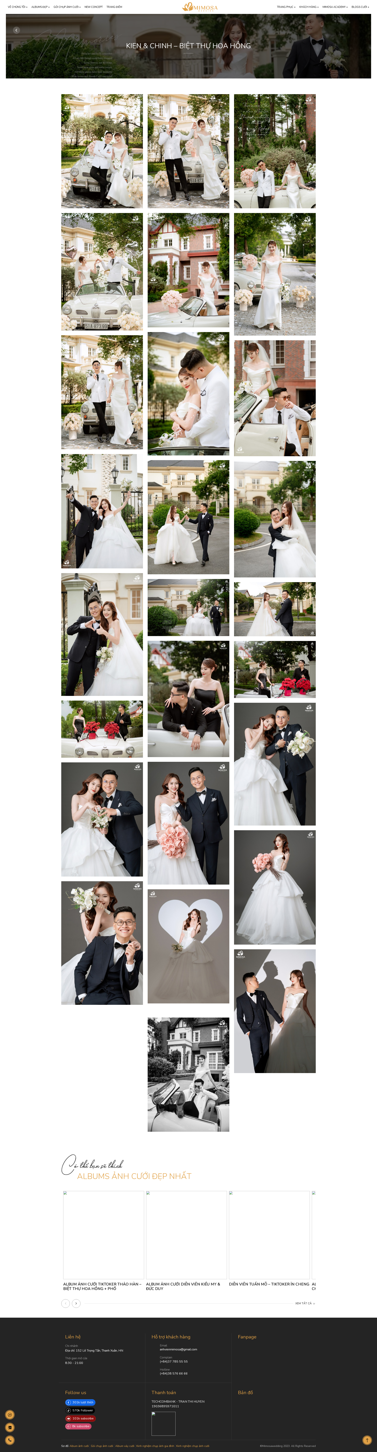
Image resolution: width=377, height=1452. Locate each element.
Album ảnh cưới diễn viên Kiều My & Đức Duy (183, 1286)
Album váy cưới (124, 1446)
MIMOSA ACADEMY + (335, 7)
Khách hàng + (309, 7)
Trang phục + (286, 7)
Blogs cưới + (360, 7)
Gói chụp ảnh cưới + (67, 7)
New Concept (94, 7)
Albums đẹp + (40, 7)
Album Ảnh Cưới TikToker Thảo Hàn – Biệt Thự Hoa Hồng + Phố (102, 1286)
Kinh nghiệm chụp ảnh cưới (192, 1446)
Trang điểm (114, 7)
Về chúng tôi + (17, 7)
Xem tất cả (303, 1303)
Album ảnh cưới (79, 1446)
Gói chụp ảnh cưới (102, 1446)
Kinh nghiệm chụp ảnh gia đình (155, 1446)
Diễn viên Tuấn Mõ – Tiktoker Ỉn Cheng (269, 1284)
